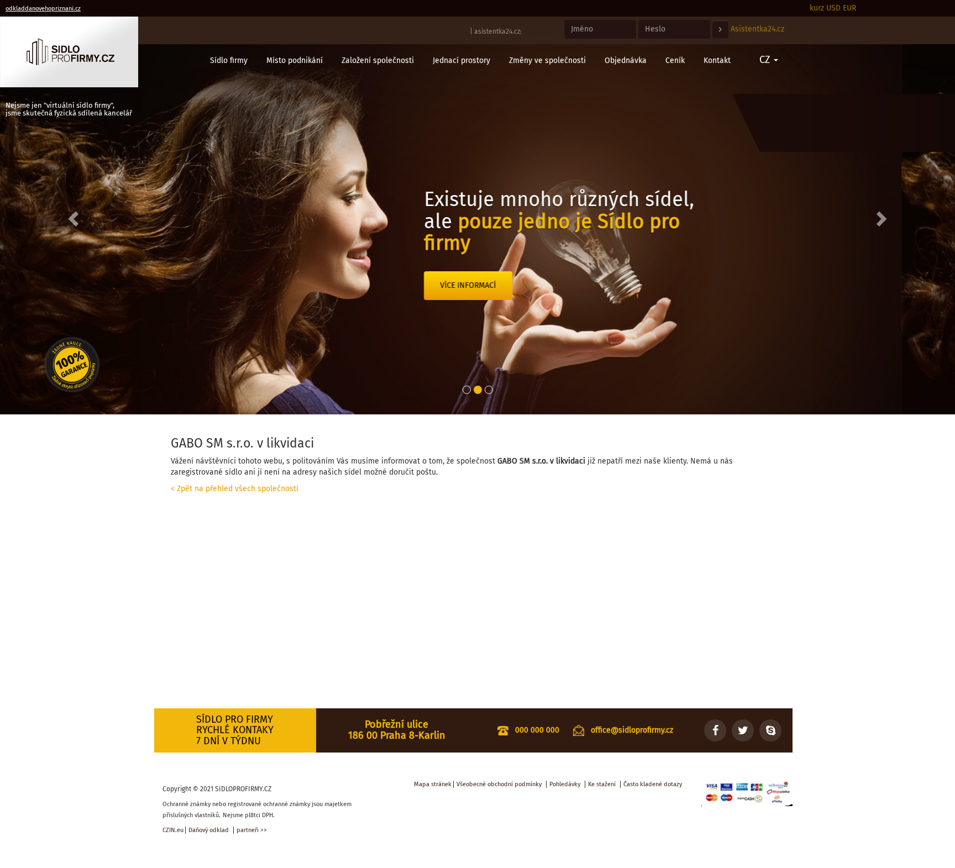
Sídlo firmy (229, 60)
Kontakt (717, 60)
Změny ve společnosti (547, 60)
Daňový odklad (208, 830)
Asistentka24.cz (757, 29)
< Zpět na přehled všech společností (234, 488)
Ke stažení (602, 784)
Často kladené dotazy (652, 784)
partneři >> (252, 830)
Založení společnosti (378, 60)
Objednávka (626, 60)
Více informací (522, 307)
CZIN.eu (172, 830)
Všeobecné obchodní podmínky (499, 784)
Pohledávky (564, 784)
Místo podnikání (294, 60)
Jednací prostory (461, 60)
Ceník (675, 60)
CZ (766, 60)
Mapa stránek (433, 784)
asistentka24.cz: (498, 31)
